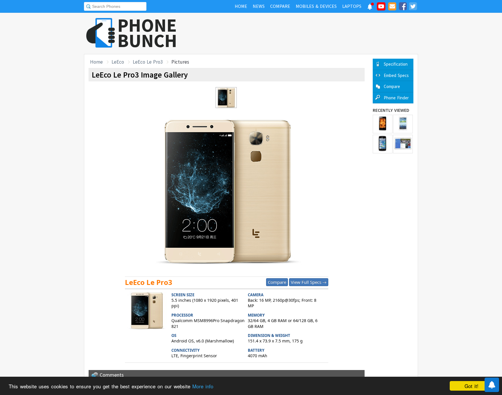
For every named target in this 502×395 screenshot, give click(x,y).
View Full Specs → (309, 282)
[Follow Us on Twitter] (413, 7)
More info (202, 386)
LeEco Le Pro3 (148, 62)
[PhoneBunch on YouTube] (381, 8)
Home (96, 62)
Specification (396, 64)
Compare (277, 282)
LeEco (118, 62)
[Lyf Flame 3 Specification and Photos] (382, 124)
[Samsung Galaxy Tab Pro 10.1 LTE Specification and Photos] (403, 144)
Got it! (471, 385)
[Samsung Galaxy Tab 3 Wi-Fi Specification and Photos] (403, 124)
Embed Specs (396, 75)
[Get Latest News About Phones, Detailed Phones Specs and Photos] (100, 33)
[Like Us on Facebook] (403, 7)
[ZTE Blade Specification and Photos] (382, 144)
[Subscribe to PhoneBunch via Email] (392, 7)
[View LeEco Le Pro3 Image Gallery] (146, 311)
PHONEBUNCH (147, 32)
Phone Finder (396, 97)
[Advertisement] (312, 33)
